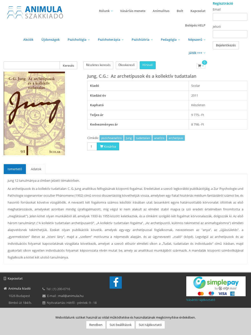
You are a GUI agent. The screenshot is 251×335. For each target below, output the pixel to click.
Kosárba (109, 146)
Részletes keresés (98, 65)
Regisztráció (223, 3)
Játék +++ (195, 53)
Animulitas (161, 11)
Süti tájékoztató (150, 324)
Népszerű (195, 39)
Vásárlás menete (132, 11)
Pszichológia (77, 39)
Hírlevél (147, 65)
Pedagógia (169, 39)
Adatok (36, 169)
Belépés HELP (195, 25)
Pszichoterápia (109, 39)
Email (217, 9)
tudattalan (143, 138)
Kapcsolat (197, 11)
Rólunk (104, 11)
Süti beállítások (121, 324)
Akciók (28, 39)
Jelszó (217, 26)
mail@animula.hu (71, 296)
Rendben (95, 324)
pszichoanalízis (111, 138)
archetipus (176, 138)
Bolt (180, 11)
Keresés (68, 65)
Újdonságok (50, 39)
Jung (129, 138)
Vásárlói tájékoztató (200, 299)
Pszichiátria (141, 39)
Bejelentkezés (226, 45)
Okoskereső (126, 65)
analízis (159, 138)
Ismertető (15, 169)
